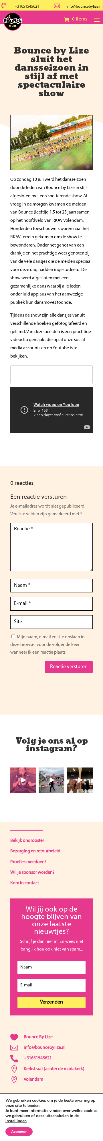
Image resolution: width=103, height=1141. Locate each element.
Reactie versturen (69, 667)
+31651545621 (27, 7)
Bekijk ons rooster (27, 840)
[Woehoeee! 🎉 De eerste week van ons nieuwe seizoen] (80, 780)
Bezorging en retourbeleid (35, 851)
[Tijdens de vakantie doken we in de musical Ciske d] (23, 780)
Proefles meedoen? (28, 862)
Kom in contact (24, 883)
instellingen (16, 1121)
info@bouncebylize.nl (84, 7)
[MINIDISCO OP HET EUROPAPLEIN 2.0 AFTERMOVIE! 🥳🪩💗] (51, 780)
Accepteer (19, 1131)
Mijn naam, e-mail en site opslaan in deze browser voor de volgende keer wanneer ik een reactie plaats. (47, 645)
